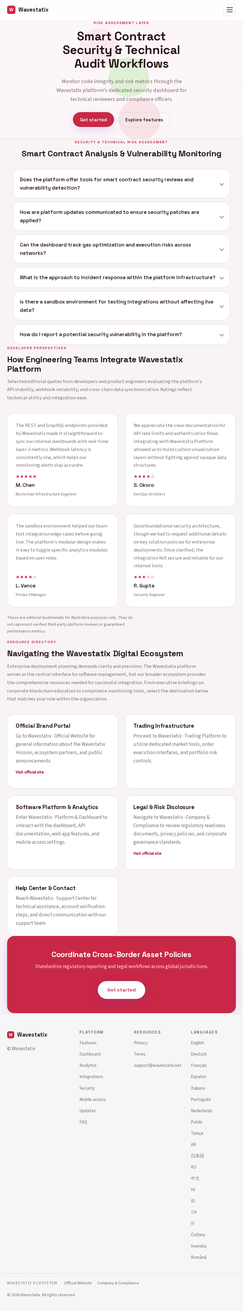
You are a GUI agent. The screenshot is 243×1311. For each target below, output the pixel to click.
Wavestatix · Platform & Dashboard (65, 817)
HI (193, 1189)
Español (198, 1076)
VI (192, 1223)
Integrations (91, 1076)
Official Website (78, 1283)
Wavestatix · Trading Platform (189, 736)
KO (193, 1167)
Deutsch (199, 1054)
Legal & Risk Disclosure (163, 807)
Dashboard (89, 1054)
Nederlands (201, 1110)
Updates (87, 1110)
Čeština (198, 1234)
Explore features (144, 120)
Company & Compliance (118, 1283)
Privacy (141, 1043)
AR (193, 1144)
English (197, 1043)
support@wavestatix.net (157, 1065)
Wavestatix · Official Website (58, 736)
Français (199, 1065)
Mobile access (92, 1099)
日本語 (197, 1156)
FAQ (83, 1122)
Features (88, 1043)
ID (193, 1201)
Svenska (199, 1246)
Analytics (88, 1065)
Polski (196, 1122)
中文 (195, 1178)
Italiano (198, 1088)
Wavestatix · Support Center (60, 898)
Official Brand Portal (43, 726)
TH (193, 1212)
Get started (93, 120)
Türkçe (197, 1133)
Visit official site (30, 772)
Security (87, 1088)
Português (201, 1099)
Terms (140, 1054)
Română (199, 1257)
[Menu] (229, 10)
